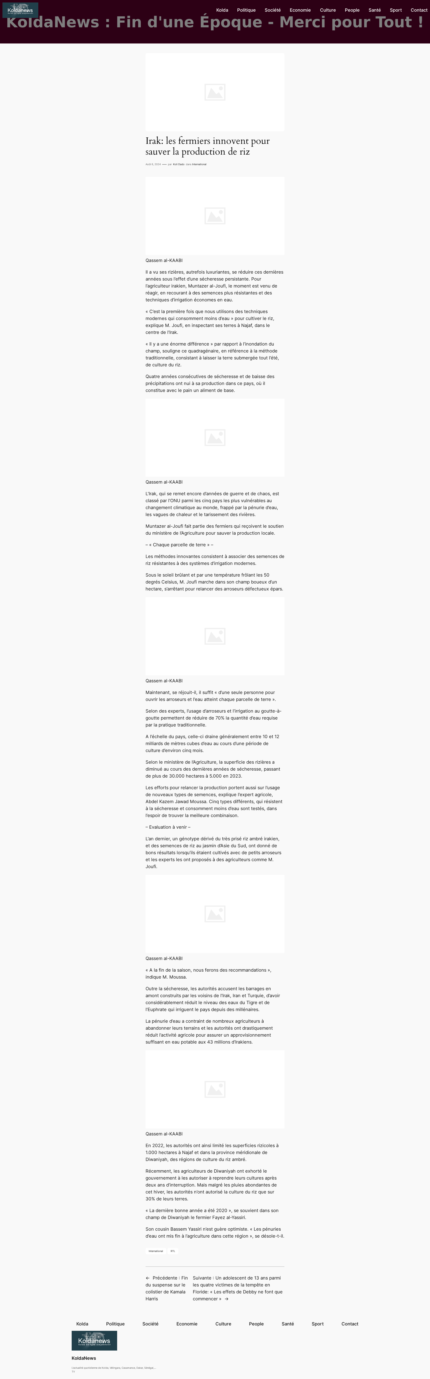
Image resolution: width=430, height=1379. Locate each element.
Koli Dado (179, 164)
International (199, 164)
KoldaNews (84, 1358)
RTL (173, 1251)
